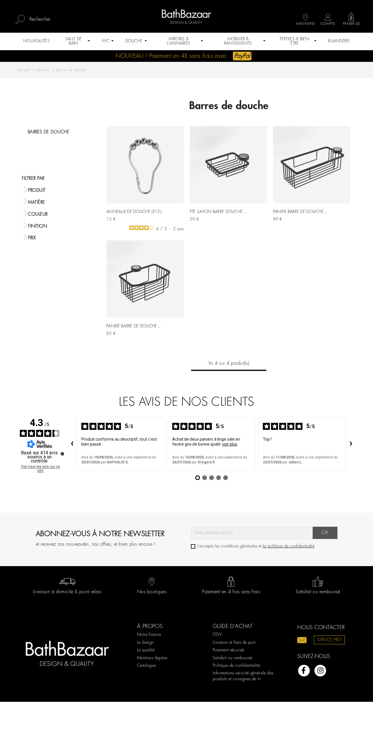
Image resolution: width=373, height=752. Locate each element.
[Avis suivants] (351, 444)
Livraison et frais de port (234, 642)
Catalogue (146, 665)
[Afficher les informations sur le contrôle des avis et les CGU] (62, 453)
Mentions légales (152, 658)
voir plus (229, 444)
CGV (217, 634)
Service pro (329, 640)
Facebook (304, 670)
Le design (145, 642)
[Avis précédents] (72, 444)
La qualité (145, 650)
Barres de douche (49, 132)
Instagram (320, 670)
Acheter (173, 216)
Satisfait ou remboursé (232, 658)
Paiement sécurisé (228, 650)
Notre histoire (149, 634)
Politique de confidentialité (236, 665)
